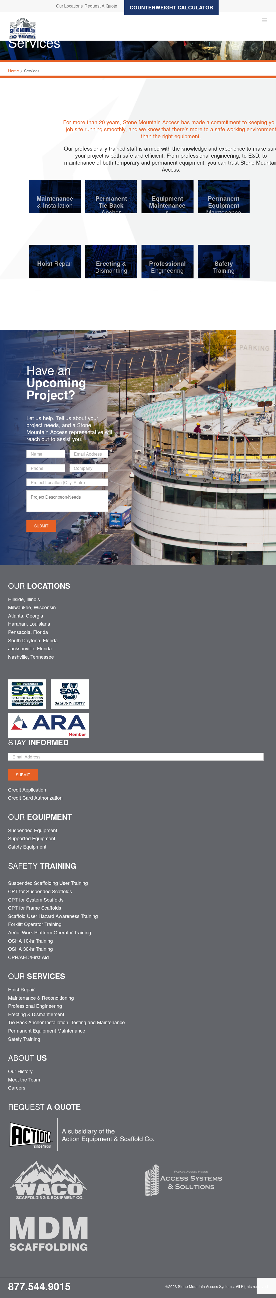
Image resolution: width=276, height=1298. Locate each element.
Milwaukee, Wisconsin (32, 607)
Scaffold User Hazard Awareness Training (53, 915)
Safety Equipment (27, 846)
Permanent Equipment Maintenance (46, 1030)
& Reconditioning (167, 208)
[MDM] (48, 1210)
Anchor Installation (111, 208)
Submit (41, 526)
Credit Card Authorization (35, 797)
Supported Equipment (31, 838)
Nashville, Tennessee (31, 656)
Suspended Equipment (32, 830)
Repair (54, 263)
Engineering (167, 266)
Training (223, 266)
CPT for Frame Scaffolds (34, 907)
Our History (20, 1071)
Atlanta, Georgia (25, 615)
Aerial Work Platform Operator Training (49, 932)
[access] (183, 1156)
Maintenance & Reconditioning (41, 997)
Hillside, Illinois (24, 598)
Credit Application (27, 789)
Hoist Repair (21, 989)
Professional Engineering (35, 1005)
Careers (16, 1087)
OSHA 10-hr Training (30, 940)
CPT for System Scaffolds (36, 899)
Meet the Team (24, 1079)
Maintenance (223, 205)
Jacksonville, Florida (30, 648)
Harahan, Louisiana (29, 623)
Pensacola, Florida (28, 631)
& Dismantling (111, 266)
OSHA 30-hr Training (30, 948)
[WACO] (48, 1156)
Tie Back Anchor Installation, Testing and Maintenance (66, 1022)
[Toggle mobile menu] (265, 20)
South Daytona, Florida (33, 640)
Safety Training (24, 1038)
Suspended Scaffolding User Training (48, 882)
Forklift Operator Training (34, 923)
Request (44, 1106)
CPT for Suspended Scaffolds (40, 891)
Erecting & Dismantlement (36, 1013)
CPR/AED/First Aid (28, 956)
